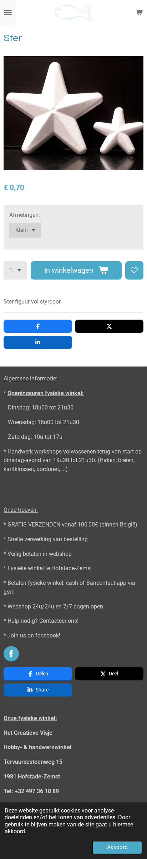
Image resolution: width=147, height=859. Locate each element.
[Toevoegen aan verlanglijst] (134, 270)
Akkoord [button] (117, 847)
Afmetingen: (24, 215)
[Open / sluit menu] (8, 12)
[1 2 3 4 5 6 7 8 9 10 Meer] (15, 270)
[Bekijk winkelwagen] (139, 12)
